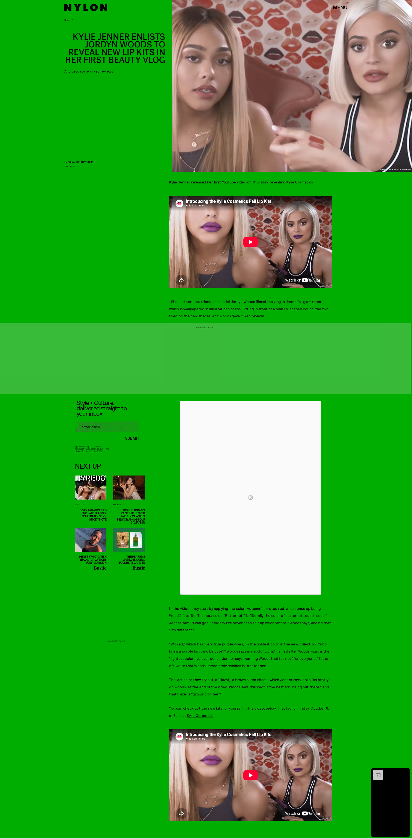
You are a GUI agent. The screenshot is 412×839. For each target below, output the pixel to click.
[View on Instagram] (250, 497)
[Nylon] (85, 7)
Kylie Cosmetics (200, 715)
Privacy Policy (96, 451)
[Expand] (376, 772)
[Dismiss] (405, 772)
